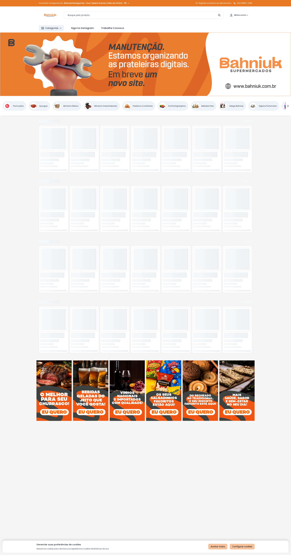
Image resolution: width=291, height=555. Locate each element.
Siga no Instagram (82, 28)
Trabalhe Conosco (112, 28)
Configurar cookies (242, 546)
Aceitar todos (218, 546)
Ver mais (231, 121)
